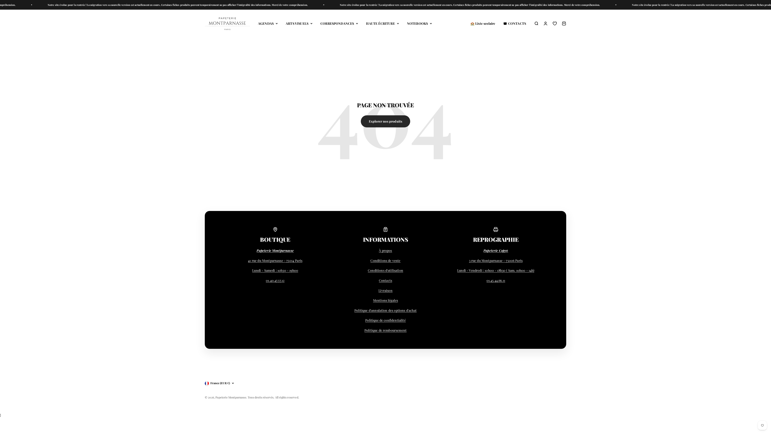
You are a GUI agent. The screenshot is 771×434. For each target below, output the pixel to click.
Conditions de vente (385, 260)
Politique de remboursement (385, 330)
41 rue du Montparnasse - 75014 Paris (275, 260)
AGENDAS (266, 23)
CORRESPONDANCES (337, 23)
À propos (385, 250)
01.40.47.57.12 (275, 280)
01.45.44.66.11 (495, 280)
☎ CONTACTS (514, 23)
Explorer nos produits (385, 121)
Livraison (385, 290)
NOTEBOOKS (417, 23)
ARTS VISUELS (297, 23)
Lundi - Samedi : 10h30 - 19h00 (275, 270)
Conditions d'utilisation (385, 270)
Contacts (385, 280)
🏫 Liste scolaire (482, 23)
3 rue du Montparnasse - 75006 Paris (496, 260)
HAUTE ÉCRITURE (380, 23)
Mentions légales (385, 300)
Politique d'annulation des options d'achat (385, 310)
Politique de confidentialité (385, 320)
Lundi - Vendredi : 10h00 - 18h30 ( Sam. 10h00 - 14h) (495, 270)
